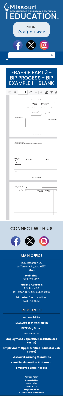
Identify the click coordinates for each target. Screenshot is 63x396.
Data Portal (31, 333)
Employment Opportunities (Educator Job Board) (31, 349)
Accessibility (31, 317)
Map (31, 270)
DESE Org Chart (31, 328)
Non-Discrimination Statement (31, 362)
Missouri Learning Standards (31, 357)
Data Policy (31, 383)
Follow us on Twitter (32, 45)
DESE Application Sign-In (31, 322)
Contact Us (31, 386)
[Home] (31, 9)
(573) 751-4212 (31, 32)
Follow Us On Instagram (46, 45)
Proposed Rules (31, 389)
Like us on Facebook (19, 45)
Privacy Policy (31, 377)
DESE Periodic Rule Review (31, 392)
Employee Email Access (31, 368)
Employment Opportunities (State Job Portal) (31, 340)
